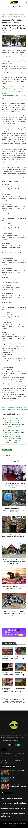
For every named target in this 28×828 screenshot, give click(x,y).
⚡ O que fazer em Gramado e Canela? (12, 701)
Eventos (3, 755)
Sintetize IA (4, 762)
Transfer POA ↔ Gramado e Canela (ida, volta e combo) (20, 674)
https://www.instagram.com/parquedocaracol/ (14, 407)
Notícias (10, 13)
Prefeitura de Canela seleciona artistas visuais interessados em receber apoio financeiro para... (14, 561)
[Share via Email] (9, 455)
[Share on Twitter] (6, 455)
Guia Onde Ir (4, 758)
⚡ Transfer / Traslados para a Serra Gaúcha (13, 89)
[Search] (26, 2)
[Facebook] (9, 745)
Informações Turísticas (21, 753)
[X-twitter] (12, 745)
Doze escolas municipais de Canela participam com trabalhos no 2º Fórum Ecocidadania (14, 510)
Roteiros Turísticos (6, 753)
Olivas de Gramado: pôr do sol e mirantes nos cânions (20, 690)
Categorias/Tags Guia (20, 758)
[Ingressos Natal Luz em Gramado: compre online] (7, 666)
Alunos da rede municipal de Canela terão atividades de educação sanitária (14, 426)
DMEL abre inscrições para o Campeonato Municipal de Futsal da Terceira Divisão (14, 432)
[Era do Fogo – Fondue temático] (5, 772)
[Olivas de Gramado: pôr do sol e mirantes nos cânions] (20, 682)
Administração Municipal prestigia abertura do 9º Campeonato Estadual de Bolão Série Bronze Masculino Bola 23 (13, 815)
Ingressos (3, 760)
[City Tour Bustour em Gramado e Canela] (20, 651)
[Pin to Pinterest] (7, 455)
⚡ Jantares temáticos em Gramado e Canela (13, 95)
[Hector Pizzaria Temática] (5, 779)
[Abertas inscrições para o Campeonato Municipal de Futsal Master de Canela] (14, 601)
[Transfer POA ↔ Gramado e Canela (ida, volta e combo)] (20, 666)
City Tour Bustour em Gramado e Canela (20, 657)
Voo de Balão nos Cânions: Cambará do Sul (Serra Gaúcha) (7, 658)
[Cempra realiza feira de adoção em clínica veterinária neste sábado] (14, 576)
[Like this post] (3, 455)
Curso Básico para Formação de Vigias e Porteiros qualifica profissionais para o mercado (13, 420)
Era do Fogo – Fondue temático (17, 770)
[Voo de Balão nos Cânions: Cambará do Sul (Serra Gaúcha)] (7, 651)
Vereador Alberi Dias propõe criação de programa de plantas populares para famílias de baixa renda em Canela (13, 803)
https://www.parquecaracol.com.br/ (11, 405)
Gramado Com (18, 760)
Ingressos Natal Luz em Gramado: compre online (7, 674)
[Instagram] (15, 745)
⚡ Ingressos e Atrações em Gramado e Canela (14, 87)
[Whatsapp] (18, 745)
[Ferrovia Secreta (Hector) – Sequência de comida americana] (7, 682)
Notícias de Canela (7, 449)
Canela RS (17, 13)
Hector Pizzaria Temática (16, 777)
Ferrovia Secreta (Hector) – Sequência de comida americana (7, 690)
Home (3, 13)
